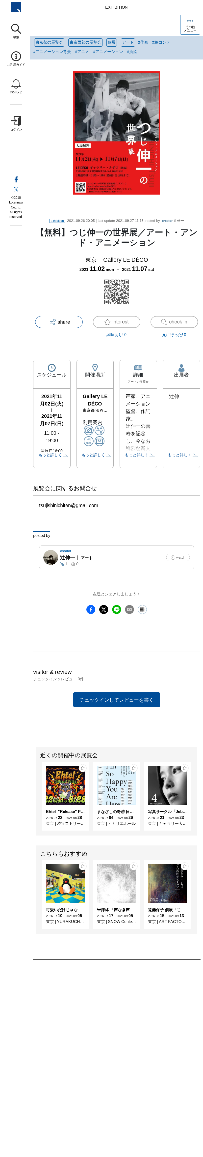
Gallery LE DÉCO (125, 260)
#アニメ (82, 52)
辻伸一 (173, 221)
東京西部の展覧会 (85, 42)
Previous (36, 798)
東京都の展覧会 (49, 42)
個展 (112, 42)
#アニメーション (108, 52)
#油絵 (132, 52)
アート (128, 42)
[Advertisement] (116, 1016)
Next (196, 798)
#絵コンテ (161, 42)
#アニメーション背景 (52, 52)
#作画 (143, 42)
